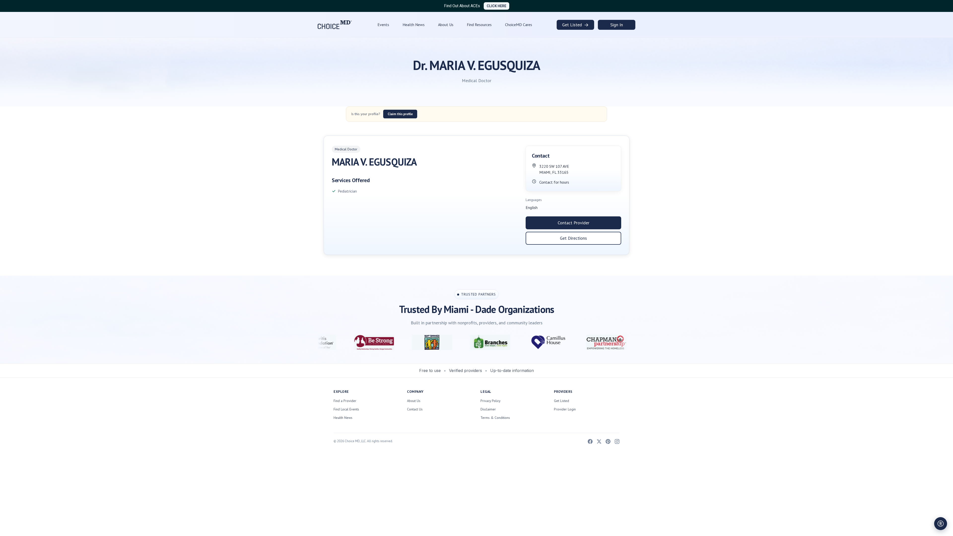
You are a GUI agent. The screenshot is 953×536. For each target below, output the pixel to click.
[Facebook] (590, 440)
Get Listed (575, 25)
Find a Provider (345, 401)
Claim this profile (400, 114)
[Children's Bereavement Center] (608, 342)
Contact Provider (573, 223)
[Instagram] (616, 440)
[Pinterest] (608, 440)
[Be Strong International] (317, 342)
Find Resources (479, 24)
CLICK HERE (496, 6)
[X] (599, 440)
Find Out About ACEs (462, 5)
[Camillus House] (492, 342)
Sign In (616, 25)
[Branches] (433, 342)
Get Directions (573, 238)
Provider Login (565, 409)
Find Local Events (346, 409)
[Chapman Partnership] (550, 342)
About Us (445, 24)
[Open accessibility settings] (940, 523)
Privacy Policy (490, 401)
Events (383, 24)
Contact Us (415, 409)
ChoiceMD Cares (518, 24)
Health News (414, 24)
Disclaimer (488, 409)
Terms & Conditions (495, 417)
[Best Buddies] (375, 342)
